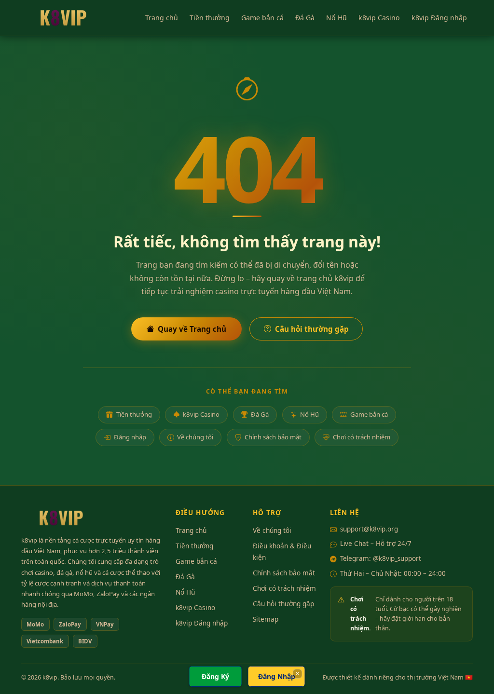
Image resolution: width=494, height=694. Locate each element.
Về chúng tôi (195, 437)
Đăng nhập (130, 437)
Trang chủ (161, 17)
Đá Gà (305, 17)
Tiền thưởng (210, 17)
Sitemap (265, 619)
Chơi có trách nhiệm (361, 437)
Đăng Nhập (276, 676)
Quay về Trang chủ (192, 329)
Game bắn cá (262, 17)
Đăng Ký (215, 676)
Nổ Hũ (336, 17)
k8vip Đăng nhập (439, 17)
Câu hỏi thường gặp (312, 329)
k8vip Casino (379, 17)
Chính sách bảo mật (273, 437)
